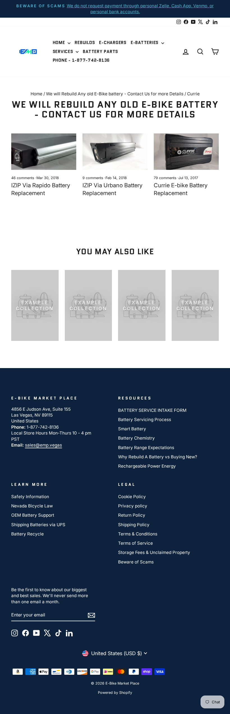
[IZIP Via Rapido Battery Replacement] (43, 151)
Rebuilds (85, 43)
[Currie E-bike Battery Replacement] (186, 151)
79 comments (166, 178)
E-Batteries (145, 43)
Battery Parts (100, 51)
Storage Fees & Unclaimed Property (154, 552)
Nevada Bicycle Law (32, 506)
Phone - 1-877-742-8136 (81, 60)
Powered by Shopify (115, 692)
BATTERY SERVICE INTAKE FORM (152, 410)
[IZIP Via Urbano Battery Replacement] (115, 151)
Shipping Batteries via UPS (38, 524)
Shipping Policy (134, 524)
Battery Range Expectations (146, 447)
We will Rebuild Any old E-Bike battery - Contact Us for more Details (114, 93)
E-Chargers (113, 43)
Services (64, 51)
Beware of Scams (136, 562)
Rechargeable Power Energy (147, 466)
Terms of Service (135, 543)
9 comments (93, 178)
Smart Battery (132, 428)
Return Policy (131, 515)
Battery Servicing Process (144, 419)
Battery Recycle (27, 534)
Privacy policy (132, 506)
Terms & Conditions (137, 534)
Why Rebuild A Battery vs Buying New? (157, 456)
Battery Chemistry (136, 438)
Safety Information (30, 496)
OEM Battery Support (32, 515)
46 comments (23, 178)
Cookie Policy (132, 496)
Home (59, 43)
